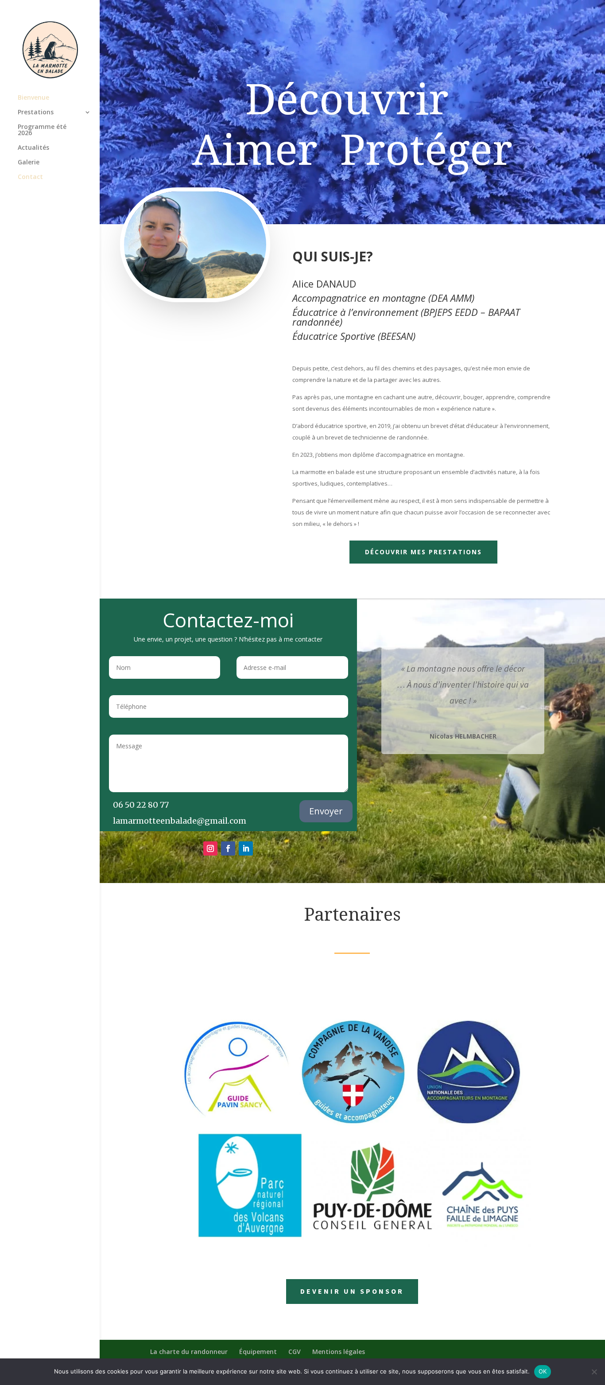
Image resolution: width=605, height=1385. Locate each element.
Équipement (258, 1351)
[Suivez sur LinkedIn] (246, 848)
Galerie (28, 162)
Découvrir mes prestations (423, 552)
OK (543, 1371)
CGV (294, 1351)
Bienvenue (33, 97)
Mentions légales (338, 1351)
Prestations (36, 112)
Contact (30, 177)
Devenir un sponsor (352, 1291)
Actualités (33, 148)
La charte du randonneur (189, 1351)
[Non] (593, 1371)
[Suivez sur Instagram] (210, 848)
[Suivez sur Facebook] (228, 848)
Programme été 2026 (42, 130)
